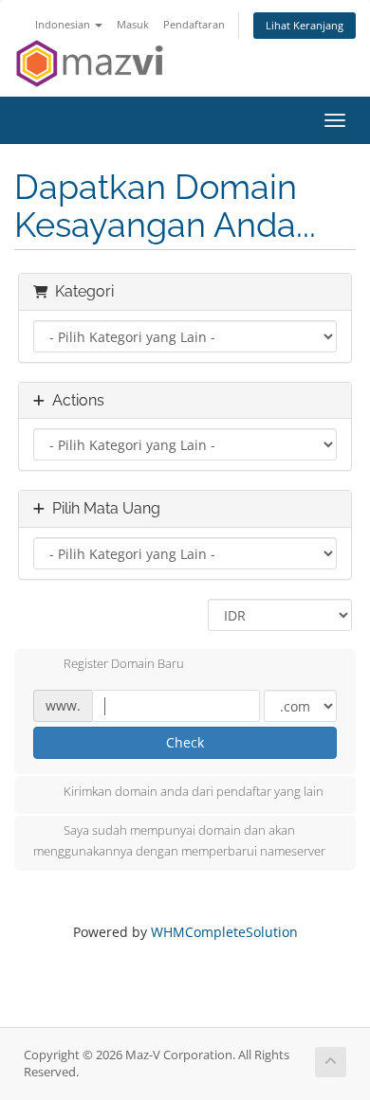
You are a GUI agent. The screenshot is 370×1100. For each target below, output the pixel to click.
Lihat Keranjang (304, 25)
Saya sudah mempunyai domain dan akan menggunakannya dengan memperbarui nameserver (179, 840)
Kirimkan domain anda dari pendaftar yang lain (194, 791)
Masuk (133, 24)
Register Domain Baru (124, 664)
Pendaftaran (194, 24)
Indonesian (64, 24)
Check (185, 742)
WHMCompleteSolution (224, 932)
